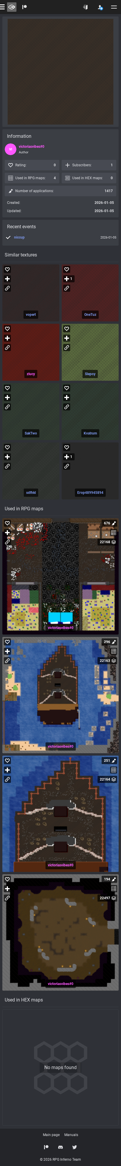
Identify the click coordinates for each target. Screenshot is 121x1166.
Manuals (71, 1135)
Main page (51, 1135)
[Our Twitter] (74, 1147)
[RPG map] (60, 576)
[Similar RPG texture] (30, 292)
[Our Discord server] (60, 1147)
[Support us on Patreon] (46, 1147)
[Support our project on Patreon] (25, 7)
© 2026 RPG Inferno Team (60, 1159)
